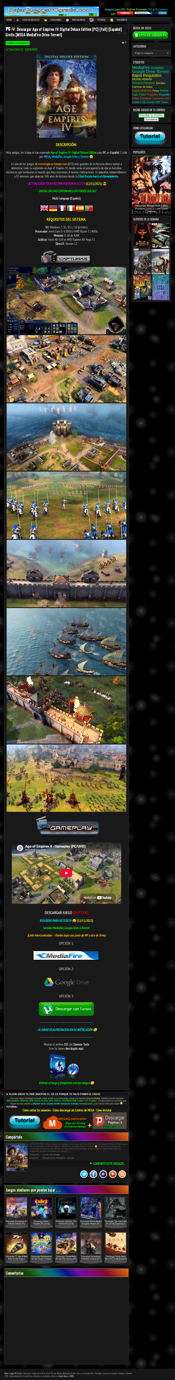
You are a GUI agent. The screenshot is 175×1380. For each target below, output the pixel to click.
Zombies (160, 83)
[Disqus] (66, 1321)
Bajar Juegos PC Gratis (13, 1373)
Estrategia (55, 1154)
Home (9, 19)
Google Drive (49, 1158)
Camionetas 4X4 (161, 98)
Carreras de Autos (142, 86)
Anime (164, 90)
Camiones (146, 98)
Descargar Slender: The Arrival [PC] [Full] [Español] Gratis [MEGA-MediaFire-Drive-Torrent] (66, 1225)
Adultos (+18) (138, 102)
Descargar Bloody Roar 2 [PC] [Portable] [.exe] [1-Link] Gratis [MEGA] (151, 208)
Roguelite (164, 94)
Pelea (155, 90)
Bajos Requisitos (147, 75)
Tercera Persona (143, 83)
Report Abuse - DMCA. (66, 1376)
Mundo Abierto (142, 79)
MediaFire (61, 1158)
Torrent (70, 1158)
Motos (135, 98)
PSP (158, 102)
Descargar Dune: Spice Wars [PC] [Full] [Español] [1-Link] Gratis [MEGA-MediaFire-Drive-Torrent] (116, 1260)
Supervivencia (141, 90)
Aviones (150, 102)
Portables (157, 68)
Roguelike (152, 94)
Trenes (164, 102)
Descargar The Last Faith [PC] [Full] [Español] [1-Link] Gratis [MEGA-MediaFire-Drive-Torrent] (116, 1225)
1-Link (125, 33)
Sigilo (135, 94)
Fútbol (142, 94)
